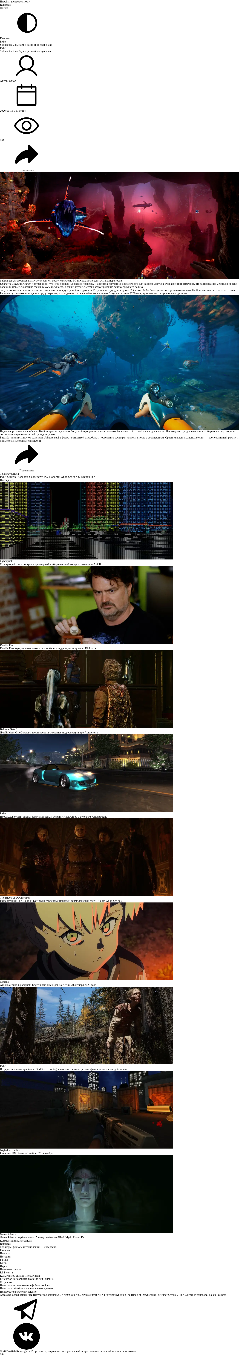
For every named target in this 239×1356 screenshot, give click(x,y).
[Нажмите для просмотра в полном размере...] (119, 362)
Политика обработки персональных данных (26, 1288)
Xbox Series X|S (70, 476)
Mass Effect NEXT (94, 1294)
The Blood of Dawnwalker (141, 1294)
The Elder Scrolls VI (167, 1294)
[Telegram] (119, 1309)
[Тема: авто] (27, 23)
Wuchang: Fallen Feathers (211, 1294)
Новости (54, 476)
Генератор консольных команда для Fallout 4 (26, 1278)
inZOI (80, 1294)
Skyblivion (120, 1294)
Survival (11, 476)
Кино (3, 1262)
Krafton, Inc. (88, 476)
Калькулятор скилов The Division (20, 1275)
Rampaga (5, 4)
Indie (3, 41)
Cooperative (36, 476)
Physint (109, 1294)
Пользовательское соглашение (18, 1291)
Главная (5, 38)
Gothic (73, 1294)
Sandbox (23, 476)
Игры (3, 1266)
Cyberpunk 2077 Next (56, 1294)
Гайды (4, 1259)
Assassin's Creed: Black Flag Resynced (22, 1294)
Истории (5, 1256)
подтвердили (40, 283)
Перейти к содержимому (15, 1)
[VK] (119, 1336)
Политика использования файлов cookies (25, 1285)
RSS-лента (6, 1272)
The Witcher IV (188, 1294)
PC (46, 476)
